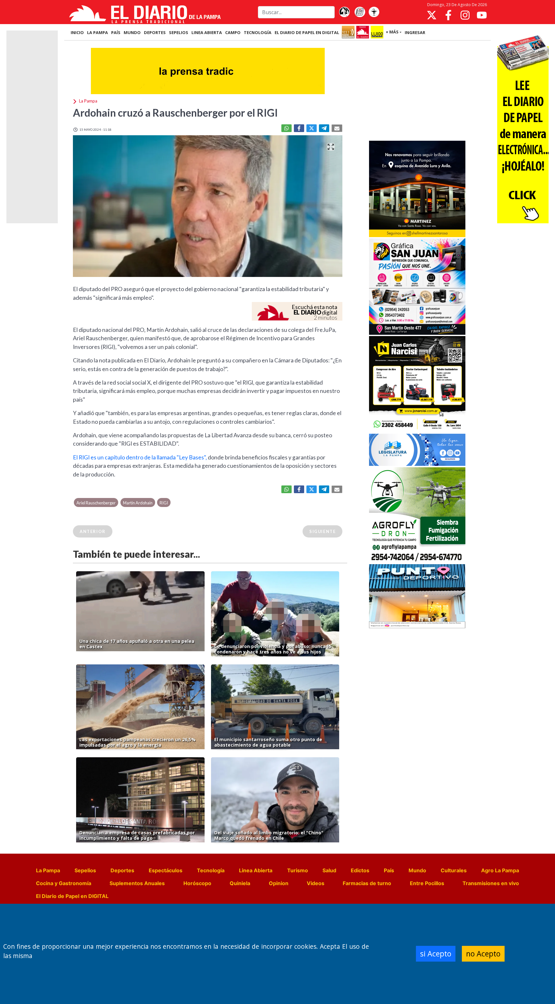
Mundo (417, 870)
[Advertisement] (417, 91)
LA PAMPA (97, 32)
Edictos (360, 870)
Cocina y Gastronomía (63, 883)
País (389, 870)
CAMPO (233, 32)
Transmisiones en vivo (491, 883)
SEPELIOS (178, 32)
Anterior (93, 531)
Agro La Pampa (500, 870)
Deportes (122, 870)
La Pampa (48, 870)
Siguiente (322, 531)
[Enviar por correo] (336, 128)
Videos (315, 883)
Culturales (454, 870)
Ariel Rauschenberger (96, 502)
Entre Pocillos (427, 883)
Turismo (297, 870)
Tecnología (211, 870)
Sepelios (85, 870)
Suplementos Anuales (137, 883)
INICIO (77, 32)
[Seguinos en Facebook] (448, 15)
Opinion (278, 883)
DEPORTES (155, 32)
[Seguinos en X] (432, 15)
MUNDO (132, 32)
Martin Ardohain (138, 502)
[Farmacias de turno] (374, 12)
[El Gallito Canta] (344, 12)
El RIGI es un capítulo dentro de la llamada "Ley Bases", (140, 457)
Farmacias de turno (367, 883)
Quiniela (240, 883)
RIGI (164, 502)
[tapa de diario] (360, 12)
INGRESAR (415, 32)
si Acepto (435, 953)
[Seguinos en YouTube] (482, 15)
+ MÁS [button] (392, 32)
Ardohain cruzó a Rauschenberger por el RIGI (176, 112)
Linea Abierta (255, 870)
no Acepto (483, 953)
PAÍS (115, 32)
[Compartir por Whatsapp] (286, 128)
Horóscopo (197, 883)
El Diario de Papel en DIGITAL (307, 32)
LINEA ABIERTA (206, 32)
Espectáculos (165, 870)
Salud (329, 870)
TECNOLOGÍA (257, 32)
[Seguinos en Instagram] (465, 15)
